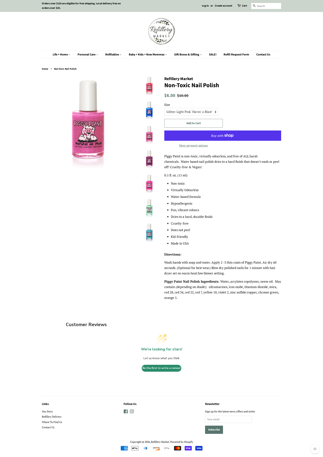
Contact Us (263, 54)
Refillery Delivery (51, 416)
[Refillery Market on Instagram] (132, 412)
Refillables (112, 54)
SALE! (212, 54)
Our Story (47, 411)
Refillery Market (160, 442)
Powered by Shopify (181, 442)
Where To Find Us (52, 422)
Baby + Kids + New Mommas (147, 54)
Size (167, 104)
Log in (205, 6)
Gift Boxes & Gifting (187, 54)
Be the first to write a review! (161, 368)
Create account (223, 6)
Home (45, 69)
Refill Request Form (236, 54)
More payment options (193, 145)
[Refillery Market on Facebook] (126, 412)
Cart (244, 6)
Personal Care (87, 54)
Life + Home (60, 54)
